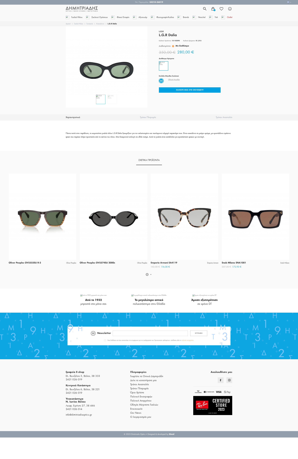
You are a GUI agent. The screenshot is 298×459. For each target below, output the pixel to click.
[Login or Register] (229, 8)
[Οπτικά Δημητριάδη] (93, 9)
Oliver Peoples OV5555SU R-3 (25, 263)
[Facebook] (221, 380)
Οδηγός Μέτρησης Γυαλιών (144, 405)
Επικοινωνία (136, 409)
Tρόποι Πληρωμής (148, 117)
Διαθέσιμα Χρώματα (166, 58)
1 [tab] (147, 274)
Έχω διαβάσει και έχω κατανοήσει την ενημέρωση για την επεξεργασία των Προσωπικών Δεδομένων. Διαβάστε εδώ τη (151, 340)
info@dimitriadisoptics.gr (79, 415)
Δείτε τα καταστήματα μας (143, 380)
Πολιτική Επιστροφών (141, 397)
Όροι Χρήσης (137, 392)
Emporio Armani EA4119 (164, 263)
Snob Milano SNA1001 (234, 263)
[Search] (204, 8)
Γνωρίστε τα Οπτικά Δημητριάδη (146, 376)
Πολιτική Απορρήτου (140, 401)
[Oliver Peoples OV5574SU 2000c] (113, 217)
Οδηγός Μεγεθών (174, 79)
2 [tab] (151, 274)
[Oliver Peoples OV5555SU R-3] (42, 217)
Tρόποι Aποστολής (224, 117)
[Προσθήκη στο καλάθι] (184, 256)
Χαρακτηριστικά (73, 117)
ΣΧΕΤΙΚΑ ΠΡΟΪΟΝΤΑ (149, 160)
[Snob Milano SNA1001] (255, 217)
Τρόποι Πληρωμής (139, 388)
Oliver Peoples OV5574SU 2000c (97, 263)
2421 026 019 (74, 379)
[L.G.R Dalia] (106, 67)
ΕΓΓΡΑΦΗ (198, 333)
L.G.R (161, 32)
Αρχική (68, 24)
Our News (135, 413)
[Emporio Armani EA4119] (184, 217)
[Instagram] (229, 380)
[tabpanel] (42, 220)
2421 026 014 (74, 409)
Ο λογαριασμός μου (140, 417)
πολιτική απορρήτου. (188, 340)
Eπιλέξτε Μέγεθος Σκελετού (169, 76)
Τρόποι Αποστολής (139, 384)
